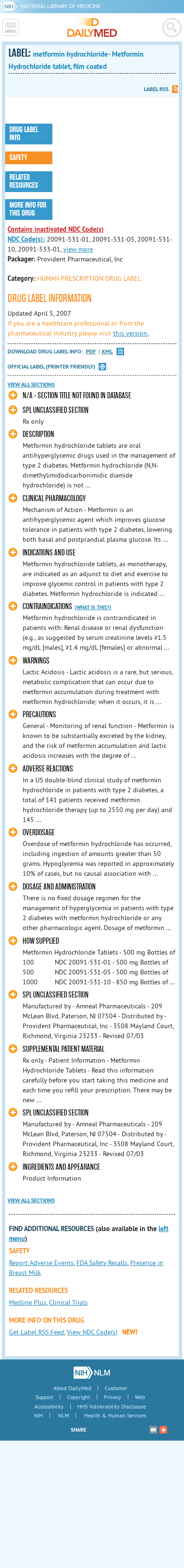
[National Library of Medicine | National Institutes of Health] (92, 1373)
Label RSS (156, 89)
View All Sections (31, 384)
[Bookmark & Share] (163, 1430)
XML (107, 351)
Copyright (78, 1396)
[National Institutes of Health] (12, 5)
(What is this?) (93, 607)
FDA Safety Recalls (101, 1262)
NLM (63, 1415)
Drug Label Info (23, 134)
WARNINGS (36, 661)
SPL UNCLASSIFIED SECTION (56, 410)
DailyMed (92, 27)
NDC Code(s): (26, 239)
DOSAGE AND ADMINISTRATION (59, 887)
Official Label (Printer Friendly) (51, 366)
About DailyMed (72, 1388)
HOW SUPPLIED (41, 941)
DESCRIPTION (38, 434)
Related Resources (23, 181)
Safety (18, 157)
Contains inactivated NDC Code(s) (56, 229)
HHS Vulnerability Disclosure (111, 1406)
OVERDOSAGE (39, 833)
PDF (91, 351)
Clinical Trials (68, 1302)
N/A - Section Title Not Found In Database (77, 396)
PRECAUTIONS (39, 715)
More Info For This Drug (27, 209)
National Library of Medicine (60, 5)
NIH (38, 1415)
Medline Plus (27, 1302)
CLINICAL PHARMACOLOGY (54, 498)
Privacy (112, 1396)
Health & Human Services (115, 1415)
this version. (131, 333)
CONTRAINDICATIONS (47, 607)
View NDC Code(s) (92, 1332)
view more (78, 249)
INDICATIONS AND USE (49, 553)
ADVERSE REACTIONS (48, 769)
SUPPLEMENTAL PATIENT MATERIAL (63, 1049)
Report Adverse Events (41, 1262)
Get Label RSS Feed (36, 1332)
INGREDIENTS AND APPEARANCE (61, 1167)
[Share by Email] (153, 1430)
